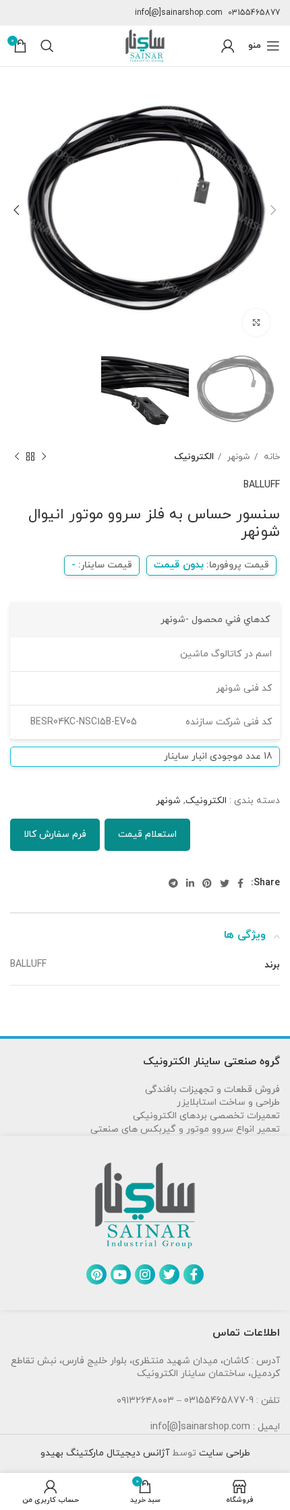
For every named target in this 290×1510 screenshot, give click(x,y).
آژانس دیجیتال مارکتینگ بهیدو (104, 1453)
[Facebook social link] (240, 883)
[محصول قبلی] (44, 457)
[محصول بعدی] (17, 457)
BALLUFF (261, 485)
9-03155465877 (219, 1400)
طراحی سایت (223, 1453)
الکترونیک (194, 456)
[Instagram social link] (145, 1274)
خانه (270, 456)
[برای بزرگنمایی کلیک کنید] (256, 322)
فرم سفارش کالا (55, 834)
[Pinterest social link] (207, 883)
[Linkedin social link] (190, 883)
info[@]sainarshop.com (179, 12)
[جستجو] (47, 45)
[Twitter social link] (224, 883)
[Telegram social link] (173, 883)
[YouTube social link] (121, 1274)
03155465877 (254, 12)
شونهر (237, 456)
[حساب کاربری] (227, 45)
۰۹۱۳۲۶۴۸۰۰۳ (145, 1400)
